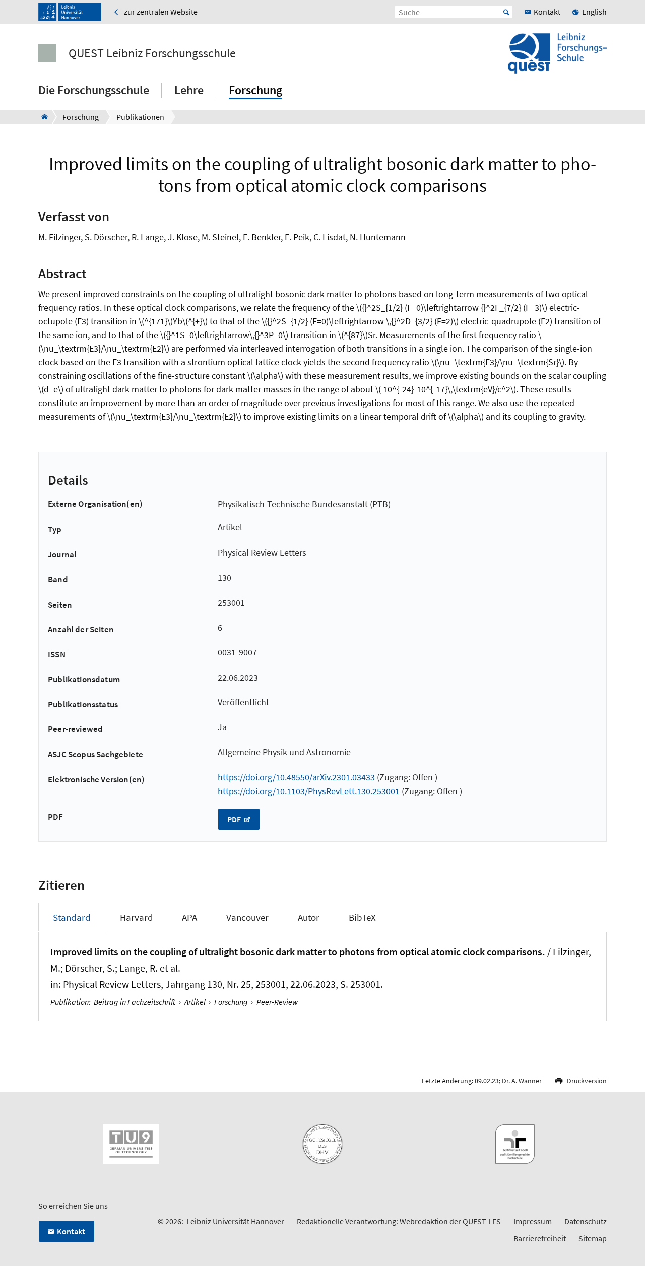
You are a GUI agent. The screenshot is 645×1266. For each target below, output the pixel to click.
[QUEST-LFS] (41, 117)
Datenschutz (585, 1221)
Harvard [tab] (136, 917)
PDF (234, 819)
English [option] (594, 12)
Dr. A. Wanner (522, 1080)
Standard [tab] (72, 917)
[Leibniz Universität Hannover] (69, 12)
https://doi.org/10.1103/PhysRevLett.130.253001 (309, 791)
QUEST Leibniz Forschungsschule (152, 53)
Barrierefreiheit (539, 1238)
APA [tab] (189, 917)
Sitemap (592, 1238)
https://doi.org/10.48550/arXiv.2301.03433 (296, 777)
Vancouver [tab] (247, 917)
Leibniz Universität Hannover (235, 1221)
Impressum (532, 1221)
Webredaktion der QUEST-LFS (450, 1221)
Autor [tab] (308, 917)
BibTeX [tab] (362, 917)
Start (506, 12)
